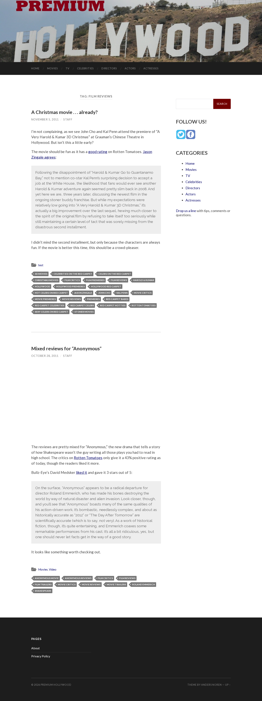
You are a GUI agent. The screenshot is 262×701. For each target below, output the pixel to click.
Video (52, 569)
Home (35, 68)
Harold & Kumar (143, 280)
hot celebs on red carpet (51, 292)
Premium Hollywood (56, 684)
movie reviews (71, 299)
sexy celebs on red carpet (51, 311)
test (40, 265)
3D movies (41, 273)
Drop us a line (186, 211)
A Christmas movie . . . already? (64, 112)
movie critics (143, 292)
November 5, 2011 (45, 119)
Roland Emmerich (143, 584)
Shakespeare (43, 590)
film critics (72, 280)
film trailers (43, 584)
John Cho (104, 292)
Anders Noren (211, 684)
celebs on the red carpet (114, 273)
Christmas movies (46, 280)
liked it (81, 472)
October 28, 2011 (44, 355)
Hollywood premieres (70, 286)
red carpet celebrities (49, 305)
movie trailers (116, 584)
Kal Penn (122, 292)
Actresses (151, 68)
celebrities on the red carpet (73, 273)
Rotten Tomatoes (144, 305)
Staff (68, 119)
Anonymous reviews (78, 578)
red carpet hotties (112, 305)
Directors (109, 68)
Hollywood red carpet (106, 286)
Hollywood (42, 286)
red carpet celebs (82, 305)
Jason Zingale (83, 292)
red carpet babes (117, 299)
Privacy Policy (40, 656)
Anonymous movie (47, 578)
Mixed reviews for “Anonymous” (66, 348)
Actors (130, 68)
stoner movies (84, 311)
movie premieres (45, 299)
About (35, 648)
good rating (97, 151)
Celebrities (85, 68)
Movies (52, 68)
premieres (93, 299)
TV (67, 68)
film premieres (95, 280)
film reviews (119, 280)
